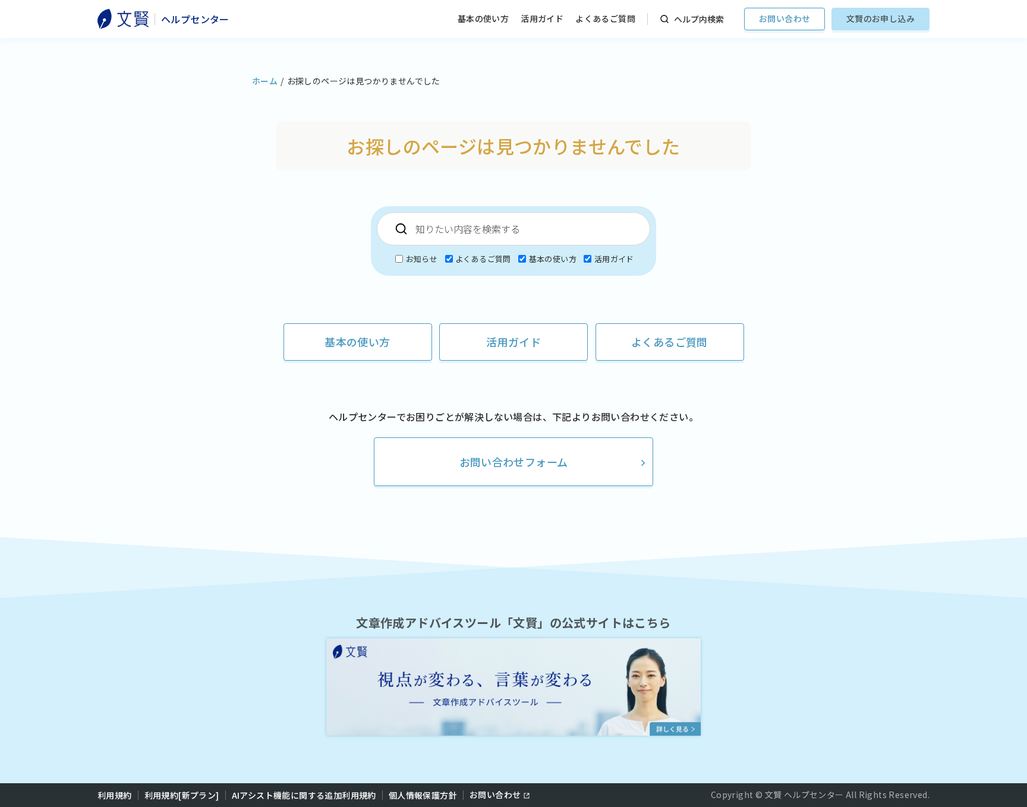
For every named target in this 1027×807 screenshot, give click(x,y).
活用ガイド (542, 18)
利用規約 (114, 795)
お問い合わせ (784, 18)
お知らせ (421, 258)
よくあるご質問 (605, 18)
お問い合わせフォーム (513, 461)
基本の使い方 (483, 18)
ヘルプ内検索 (699, 19)
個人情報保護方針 (423, 795)
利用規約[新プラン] (181, 795)
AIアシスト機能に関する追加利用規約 (304, 795)
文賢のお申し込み (880, 18)
